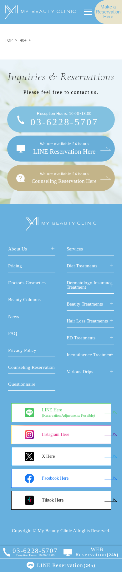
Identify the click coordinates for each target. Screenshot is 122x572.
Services (75, 248)
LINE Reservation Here (64, 148)
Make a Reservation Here (108, 11)
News (13, 316)
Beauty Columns (24, 299)
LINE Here (68, 413)
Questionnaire (21, 384)
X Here (48, 456)
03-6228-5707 (64, 119)
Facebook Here (55, 478)
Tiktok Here (53, 500)
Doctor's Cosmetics (27, 282)
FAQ (12, 333)
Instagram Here (55, 434)
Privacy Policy (22, 350)
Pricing (15, 265)
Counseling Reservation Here (64, 178)
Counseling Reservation (31, 367)
